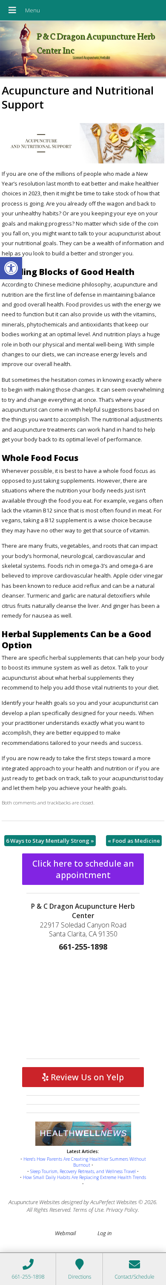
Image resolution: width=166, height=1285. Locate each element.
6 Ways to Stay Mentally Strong (50, 840)
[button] (11, 268)
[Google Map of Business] (83, 1003)
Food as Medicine (134, 840)
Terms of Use (88, 1209)
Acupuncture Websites (34, 1202)
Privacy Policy (122, 1209)
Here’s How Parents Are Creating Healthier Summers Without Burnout (84, 1162)
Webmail (65, 1233)
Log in (104, 1233)
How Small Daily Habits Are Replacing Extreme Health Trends (84, 1177)
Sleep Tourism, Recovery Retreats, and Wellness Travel (83, 1171)
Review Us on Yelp (86, 1077)
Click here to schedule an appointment (83, 869)
